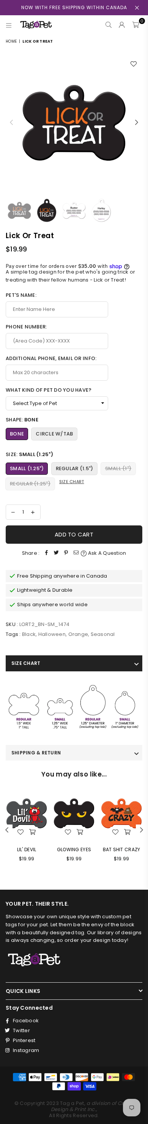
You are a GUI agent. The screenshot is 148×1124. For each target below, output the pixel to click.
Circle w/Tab (54, 433)
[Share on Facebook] (46, 553)
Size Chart (71, 482)
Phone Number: (26, 326)
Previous (11, 122)
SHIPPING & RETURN (36, 752)
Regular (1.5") (74, 468)
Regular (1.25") (30, 483)
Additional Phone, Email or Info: (51, 358)
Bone (17, 433)
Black (29, 634)
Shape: (22, 419)
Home (11, 41)
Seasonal (103, 634)
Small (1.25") (27, 468)
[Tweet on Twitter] (56, 553)
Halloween (52, 634)
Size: (29, 454)
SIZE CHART (25, 663)
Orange (78, 634)
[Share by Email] (76, 553)
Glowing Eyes (74, 849)
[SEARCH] (108, 24)
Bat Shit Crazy (121, 849)
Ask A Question (106, 553)
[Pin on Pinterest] (66, 553)
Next (136, 122)
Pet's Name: (21, 295)
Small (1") (118, 468)
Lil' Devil (26, 849)
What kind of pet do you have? (49, 390)
